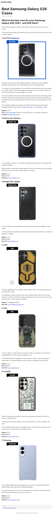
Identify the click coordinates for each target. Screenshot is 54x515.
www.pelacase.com (14, 368)
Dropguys (15, 38)
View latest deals (11, 112)
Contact (36, 512)
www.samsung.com (14, 500)
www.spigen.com (13, 241)
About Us (26, 512)
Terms (33, 512)
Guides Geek (6, 2)
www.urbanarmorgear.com (16, 304)
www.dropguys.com (14, 114)
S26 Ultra (39, 107)
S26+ (31, 107)
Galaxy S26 (26, 107)
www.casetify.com (13, 436)
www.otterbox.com (14, 178)
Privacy (30, 512)
